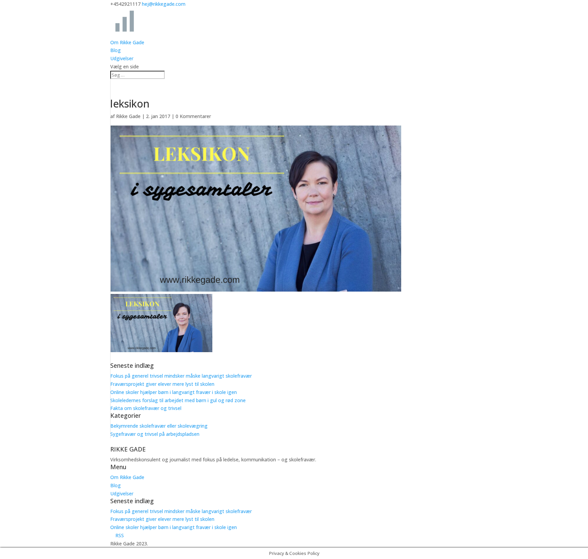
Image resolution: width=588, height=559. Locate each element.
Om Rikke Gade (127, 42)
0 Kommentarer (193, 116)
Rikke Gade (128, 116)
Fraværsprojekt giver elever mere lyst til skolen (162, 384)
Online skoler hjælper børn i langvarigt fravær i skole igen (173, 392)
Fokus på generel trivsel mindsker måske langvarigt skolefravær (181, 376)
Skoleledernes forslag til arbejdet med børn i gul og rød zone (178, 400)
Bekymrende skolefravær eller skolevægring (159, 426)
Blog (115, 50)
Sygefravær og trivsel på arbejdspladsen (154, 434)
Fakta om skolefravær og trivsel (145, 408)
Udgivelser (121, 58)
